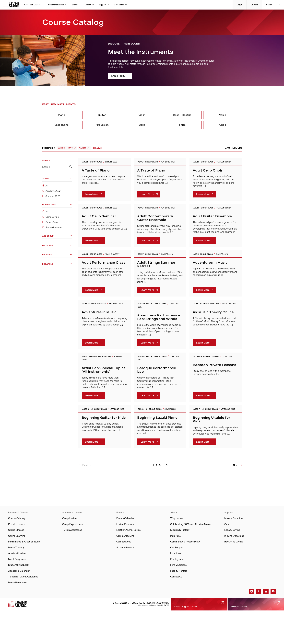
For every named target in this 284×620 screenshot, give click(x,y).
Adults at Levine (17, 553)
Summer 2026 (53, 196)
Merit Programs (16, 559)
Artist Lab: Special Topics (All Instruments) (103, 370)
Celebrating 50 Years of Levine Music (190, 524)
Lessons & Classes (32, 4)
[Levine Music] (17, 604)
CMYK (166, 605)
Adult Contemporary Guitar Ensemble (155, 218)
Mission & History (179, 530)
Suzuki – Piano (65, 147)
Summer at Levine (56, 4)
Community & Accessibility (185, 541)
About (88, 4)
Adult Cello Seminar (99, 216)
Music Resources (17, 582)
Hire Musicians (178, 565)
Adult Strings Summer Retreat (156, 264)
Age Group (48, 236)
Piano (61, 115)
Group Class (52, 222)
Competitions (123, 541)
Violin (142, 115)
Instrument (48, 245)
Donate (254, 4)
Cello (142, 125)
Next (235, 465)
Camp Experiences (72, 524)
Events (75, 4)
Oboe (222, 125)
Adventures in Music (210, 262)
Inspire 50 (175, 536)
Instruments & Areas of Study (24, 541)
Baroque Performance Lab (156, 370)
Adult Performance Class (103, 262)
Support (102, 4)
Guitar (102, 115)
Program (47, 254)
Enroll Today (118, 76)
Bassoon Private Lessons (214, 364)
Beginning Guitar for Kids (104, 417)
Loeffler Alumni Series (128, 530)
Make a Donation (233, 518)
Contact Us (176, 576)
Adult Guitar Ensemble (212, 216)
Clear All (97, 148)
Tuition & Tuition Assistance (23, 576)
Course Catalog (16, 518)
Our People (176, 547)
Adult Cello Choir (208, 170)
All (47, 185)
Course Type (49, 204)
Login (240, 4)
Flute (182, 125)
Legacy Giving (232, 530)
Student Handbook (18, 565)
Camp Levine (52, 216)
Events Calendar (125, 518)
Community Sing (125, 536)
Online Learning (16, 536)
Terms (45, 179)
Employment (177, 559)
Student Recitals (125, 547)
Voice (222, 115)
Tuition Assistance (72, 530)
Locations (47, 264)
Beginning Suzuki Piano (157, 417)
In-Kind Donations (234, 536)
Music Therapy (16, 547)
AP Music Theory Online (213, 312)
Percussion (102, 125)
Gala (226, 524)
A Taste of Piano (96, 170)
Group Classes (16, 530)
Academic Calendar (19, 571)
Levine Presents (125, 524)
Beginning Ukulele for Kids (211, 419)
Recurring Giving (233, 541)
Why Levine (176, 518)
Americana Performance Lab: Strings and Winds (158, 317)
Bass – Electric (182, 115)
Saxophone (62, 125)
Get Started (119, 4)
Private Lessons (54, 227)
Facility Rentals (178, 571)
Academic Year (53, 191)
